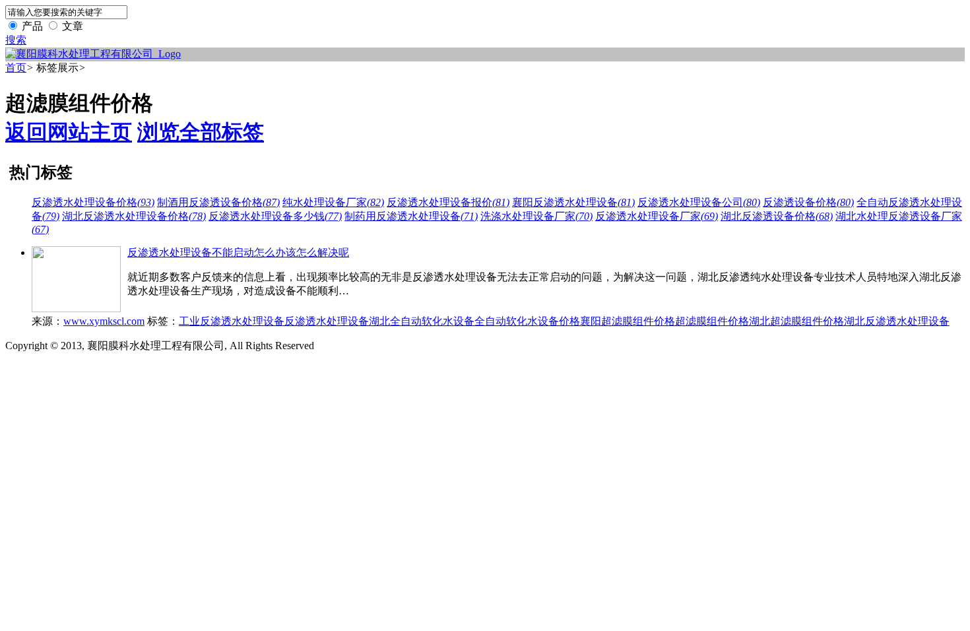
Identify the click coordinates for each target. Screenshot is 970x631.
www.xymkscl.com (104, 321)
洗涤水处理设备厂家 (536, 216)
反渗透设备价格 (808, 202)
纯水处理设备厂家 (333, 202)
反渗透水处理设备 (326, 321)
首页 (15, 67)
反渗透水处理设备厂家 (656, 216)
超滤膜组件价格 (712, 321)
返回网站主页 (68, 132)
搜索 (15, 40)
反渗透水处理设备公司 (698, 202)
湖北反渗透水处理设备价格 (134, 216)
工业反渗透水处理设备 (231, 321)
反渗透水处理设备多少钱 (275, 216)
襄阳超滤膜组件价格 (627, 321)
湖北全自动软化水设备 (421, 321)
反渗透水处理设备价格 (93, 202)
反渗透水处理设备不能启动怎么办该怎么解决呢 (238, 252)
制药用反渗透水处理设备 (411, 216)
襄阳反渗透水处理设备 (573, 202)
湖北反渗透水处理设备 (897, 321)
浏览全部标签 (200, 132)
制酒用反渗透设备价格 (218, 202)
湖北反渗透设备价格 (777, 216)
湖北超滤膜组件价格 (796, 321)
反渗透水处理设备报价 (448, 202)
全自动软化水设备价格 (527, 321)
